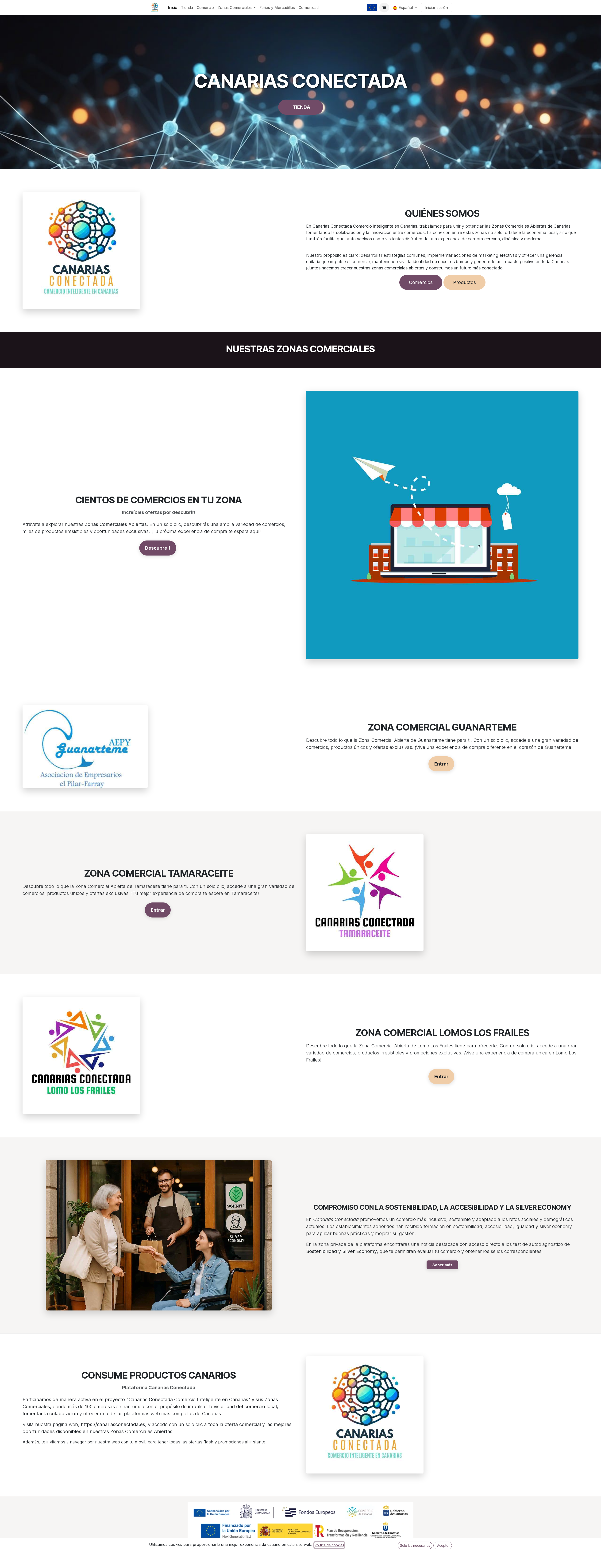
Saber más (442, 1265)
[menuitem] (172, 7)
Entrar (441, 764)
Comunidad (309, 7)
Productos (464, 282)
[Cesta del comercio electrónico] (384, 7)
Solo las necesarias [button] (415, 1545)
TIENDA (302, 107)
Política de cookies (329, 1545)
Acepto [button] (442, 1545)
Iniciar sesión (436, 7)
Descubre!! (157, 548)
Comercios (421, 282)
